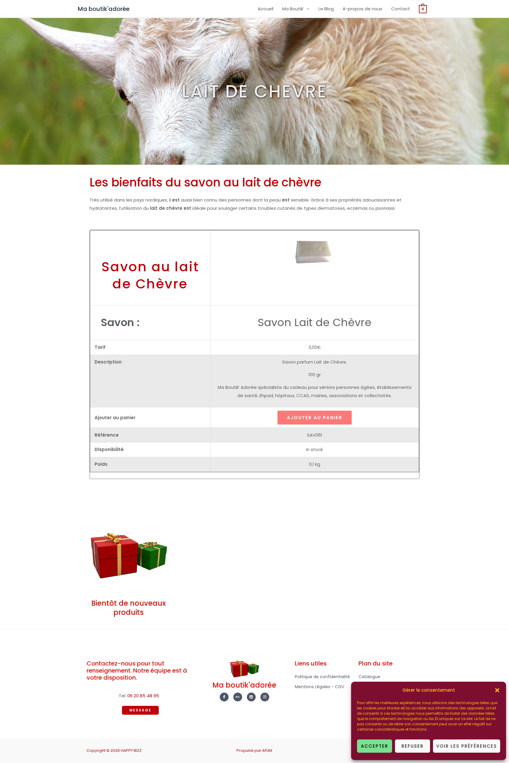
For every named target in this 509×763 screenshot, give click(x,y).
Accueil (265, 9)
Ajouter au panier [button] (314, 417)
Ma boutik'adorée (104, 9)
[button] (497, 690)
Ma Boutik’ (293, 9)
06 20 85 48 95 (143, 696)
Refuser (412, 746)
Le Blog (326, 9)
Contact (400, 9)
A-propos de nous (362, 9)
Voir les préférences (466, 746)
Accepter (374, 746)
